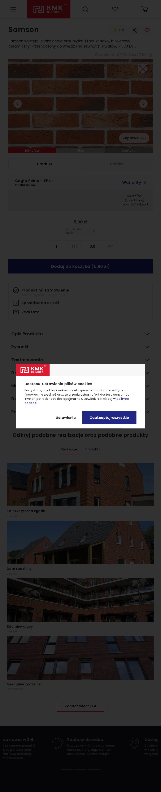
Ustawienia (66, 417)
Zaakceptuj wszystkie (109, 417)
